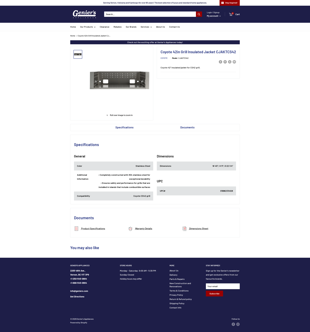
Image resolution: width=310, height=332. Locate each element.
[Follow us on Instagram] (238, 324)
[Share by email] (234, 62)
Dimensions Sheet (198, 228)
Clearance (104, 26)
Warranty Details (143, 228)
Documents (187, 127)
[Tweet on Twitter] (229, 62)
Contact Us (174, 26)
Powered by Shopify (78, 322)
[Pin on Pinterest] (225, 62)
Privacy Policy (176, 295)
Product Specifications (93, 228)
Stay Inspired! (231, 2)
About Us (160, 26)
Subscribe (214, 293)
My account (213, 15)
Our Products (86, 26)
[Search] (199, 14)
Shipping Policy (177, 303)
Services (145, 26)
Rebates (118, 26)
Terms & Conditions (179, 290)
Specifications (124, 127)
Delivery (173, 274)
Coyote (164, 58)
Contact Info (175, 307)
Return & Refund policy (181, 299)
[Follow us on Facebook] (233, 324)
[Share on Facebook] (220, 62)
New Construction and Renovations (180, 285)
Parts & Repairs (177, 279)
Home (73, 26)
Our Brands (131, 26)
